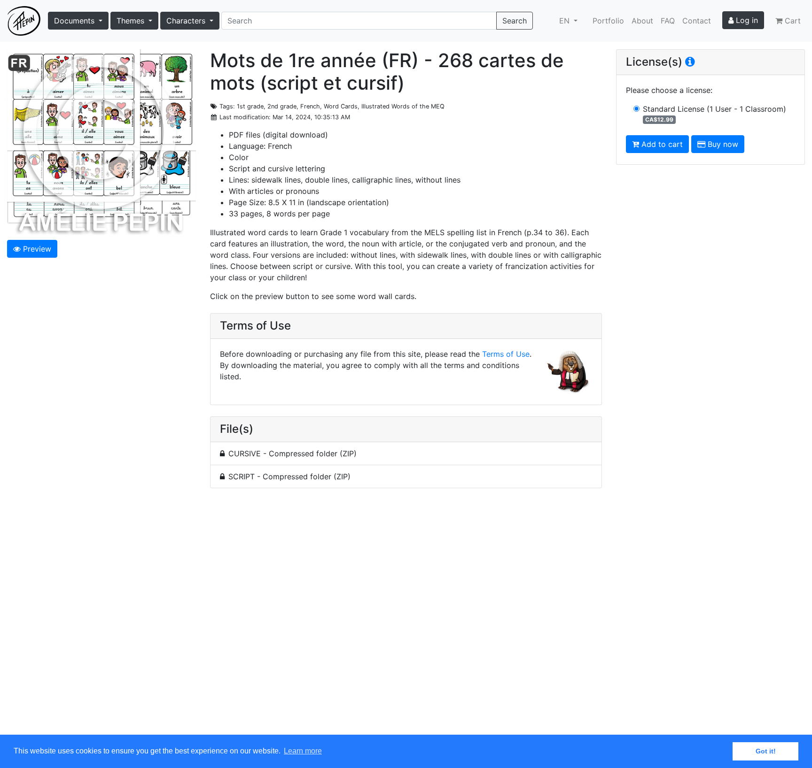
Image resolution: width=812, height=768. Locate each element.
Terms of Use (506, 354)
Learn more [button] (303, 751)
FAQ (668, 20)
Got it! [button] (766, 751)
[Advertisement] (406, 616)
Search (514, 20)
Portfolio (608, 20)
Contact (696, 20)
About (642, 20)
